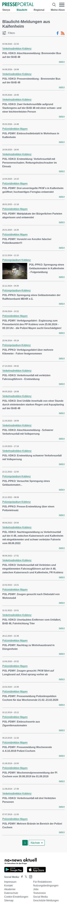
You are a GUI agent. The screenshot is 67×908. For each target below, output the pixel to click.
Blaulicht (22, 10)
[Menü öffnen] (62, 4)
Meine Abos (58, 10)
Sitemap (8, 900)
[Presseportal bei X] (25, 877)
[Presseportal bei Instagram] (29, 876)
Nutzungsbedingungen (45, 885)
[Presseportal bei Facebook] (21, 877)
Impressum (10, 881)
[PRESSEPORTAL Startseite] (18, 4)
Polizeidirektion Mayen (15, 128)
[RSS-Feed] (63, 33)
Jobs (35, 889)
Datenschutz (11, 893)
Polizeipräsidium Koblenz (16, 260)
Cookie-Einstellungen (16, 896)
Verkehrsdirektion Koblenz (16, 48)
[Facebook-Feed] (57, 33)
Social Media (40, 896)
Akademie (9, 889)
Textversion (39, 893)
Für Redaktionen (42, 881)
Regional (39, 10)
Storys (6, 10)
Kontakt (8, 885)
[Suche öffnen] (54, 4)
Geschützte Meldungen (46, 900)
